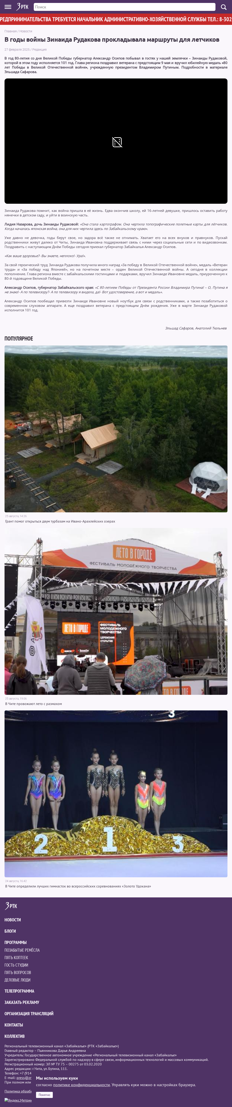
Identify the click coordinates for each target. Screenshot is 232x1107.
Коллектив (15, 1036)
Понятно (44, 1095)
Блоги (10, 931)
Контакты (14, 1025)
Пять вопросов (18, 972)
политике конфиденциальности (81, 1084)
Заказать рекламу (22, 1002)
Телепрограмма (19, 991)
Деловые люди (17, 980)
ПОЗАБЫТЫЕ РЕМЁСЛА (22, 950)
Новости (25, 31)
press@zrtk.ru (27, 1077)
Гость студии (16, 965)
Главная (11, 31)
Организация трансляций (29, 1014)
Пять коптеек (16, 957)
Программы (16, 942)
